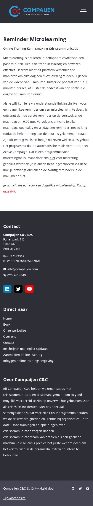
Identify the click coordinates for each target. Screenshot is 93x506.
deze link (9, 191)
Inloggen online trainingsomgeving (28, 361)
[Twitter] (18, 289)
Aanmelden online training (22, 355)
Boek (6, 324)
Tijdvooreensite (14, 498)
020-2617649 (16, 275)
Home (7, 318)
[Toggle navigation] (83, 11)
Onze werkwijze (14, 330)
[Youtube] (29, 289)
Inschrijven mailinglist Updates (25, 349)
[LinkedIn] (7, 289)
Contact (8, 343)
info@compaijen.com (22, 269)
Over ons (9, 336)
